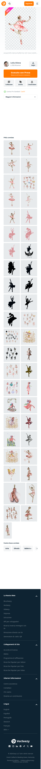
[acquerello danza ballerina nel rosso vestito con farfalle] (12, 508)
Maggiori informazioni (13, 97)
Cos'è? (23, 92)
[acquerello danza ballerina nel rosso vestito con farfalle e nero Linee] (12, 525)
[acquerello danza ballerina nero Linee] (12, 559)
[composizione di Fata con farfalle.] (12, 542)
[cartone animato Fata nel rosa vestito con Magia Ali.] (12, 645)
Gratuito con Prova (20, 73)
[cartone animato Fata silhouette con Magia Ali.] (12, 611)
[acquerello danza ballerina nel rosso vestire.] (12, 593)
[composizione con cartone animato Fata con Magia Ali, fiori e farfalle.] (12, 662)
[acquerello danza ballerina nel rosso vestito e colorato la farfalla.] (12, 234)
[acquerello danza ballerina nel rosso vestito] (12, 148)
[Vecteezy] (3, 3)
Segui (33, 65)
